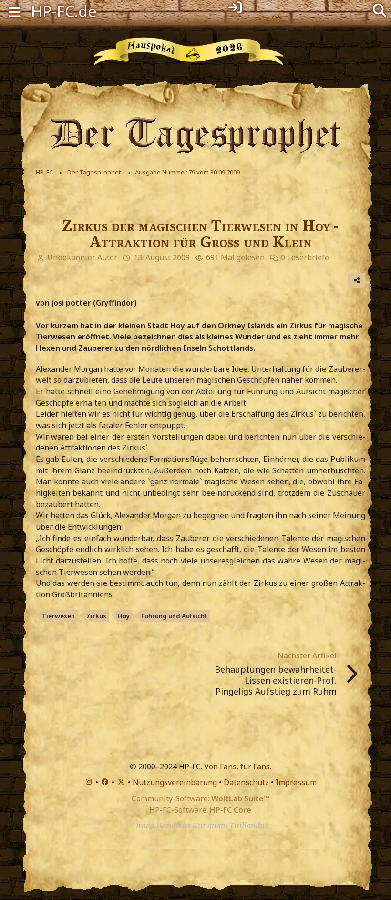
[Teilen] (356, 280)
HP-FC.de (64, 11)
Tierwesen (58, 616)
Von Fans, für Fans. (237, 766)
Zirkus (96, 616)
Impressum (296, 782)
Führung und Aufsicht (174, 616)
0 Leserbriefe (305, 257)
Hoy (124, 616)
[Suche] (379, 9)
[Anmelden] (235, 7)
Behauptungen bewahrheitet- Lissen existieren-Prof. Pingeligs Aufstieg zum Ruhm (276, 680)
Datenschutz (246, 782)
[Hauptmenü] (14, 11)
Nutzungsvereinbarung (175, 782)
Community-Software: (200, 798)
